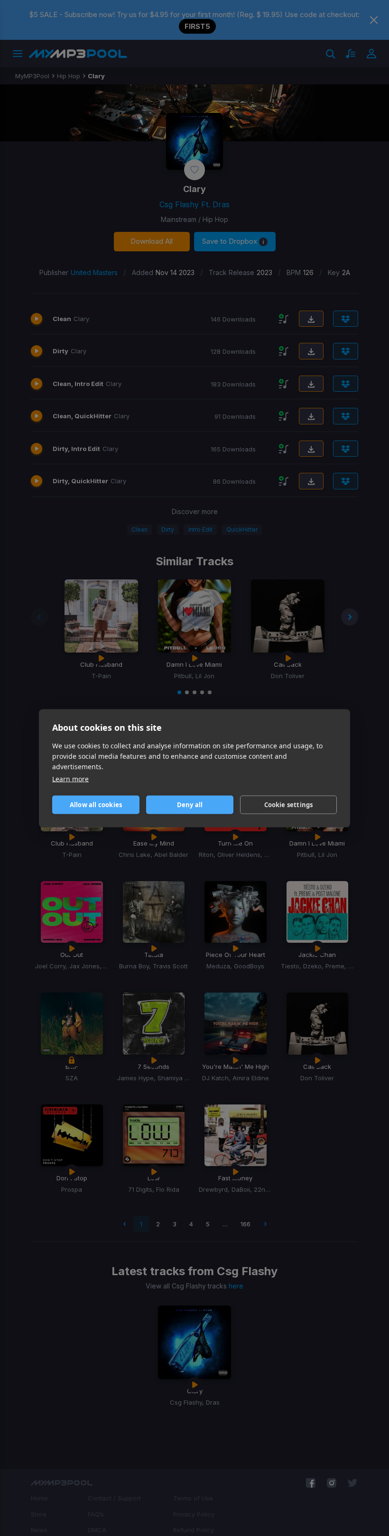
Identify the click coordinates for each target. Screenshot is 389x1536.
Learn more (70, 778)
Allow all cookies (96, 804)
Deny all (190, 804)
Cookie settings (288, 804)
